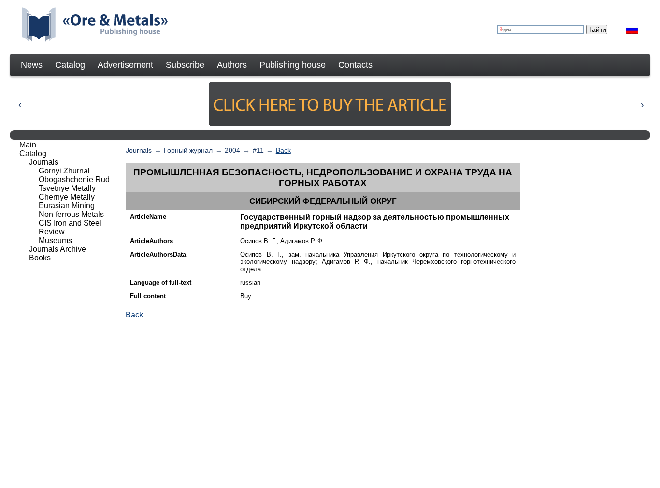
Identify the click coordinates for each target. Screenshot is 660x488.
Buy (245, 296)
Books (40, 258)
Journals (139, 150)
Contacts (355, 65)
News (32, 65)
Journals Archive (57, 249)
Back (283, 150)
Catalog (70, 65)
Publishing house (292, 65)
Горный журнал (188, 150)
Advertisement (125, 65)
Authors (232, 65)
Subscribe (185, 65)
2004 (232, 150)
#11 (258, 150)
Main (27, 145)
